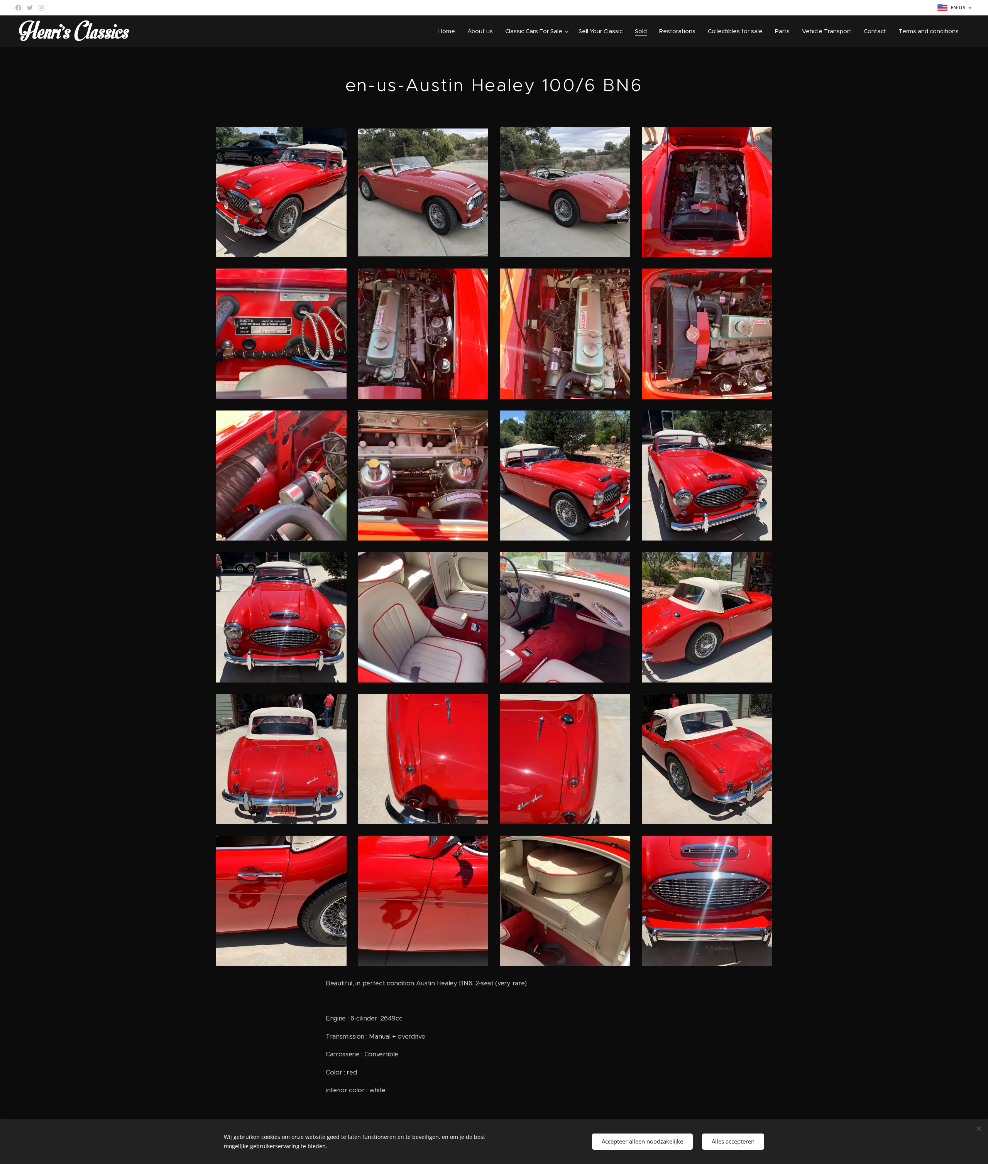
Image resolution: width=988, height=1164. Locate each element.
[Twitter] (30, 7)
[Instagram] (41, 7)
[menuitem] (448, 31)
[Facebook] (18, 7)
